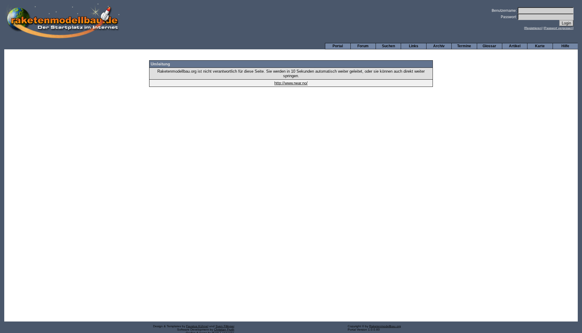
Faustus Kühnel (197, 326)
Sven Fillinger (225, 326)
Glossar (489, 46)
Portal (338, 46)
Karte (540, 46)
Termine (464, 46)
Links (413, 46)
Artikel (514, 46)
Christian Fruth (224, 329)
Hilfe (565, 46)
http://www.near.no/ (291, 83)
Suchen (388, 46)
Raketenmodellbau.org (385, 326)
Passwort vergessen (558, 28)
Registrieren (533, 28)
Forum (363, 46)
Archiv (439, 46)
